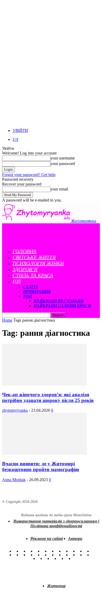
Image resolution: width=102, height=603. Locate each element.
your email (59, 189)
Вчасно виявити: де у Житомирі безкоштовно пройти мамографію (40, 466)
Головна (24, 251)
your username (62, 158)
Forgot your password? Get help (28, 174)
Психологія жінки (38, 263)
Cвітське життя (34, 257)
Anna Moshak (14, 479)
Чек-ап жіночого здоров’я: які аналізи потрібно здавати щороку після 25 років (48, 397)
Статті (30, 287)
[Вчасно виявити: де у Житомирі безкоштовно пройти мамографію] (44, 453)
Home (7, 320)
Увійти (20, 130)
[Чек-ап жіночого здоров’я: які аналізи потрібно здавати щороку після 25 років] (44, 384)
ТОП (27, 296)
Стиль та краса (33, 275)
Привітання (37, 291)
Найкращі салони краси (62, 305)
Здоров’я (25, 269)
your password (62, 163)
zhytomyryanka (15, 410)
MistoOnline (82, 515)
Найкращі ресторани (58, 301)
